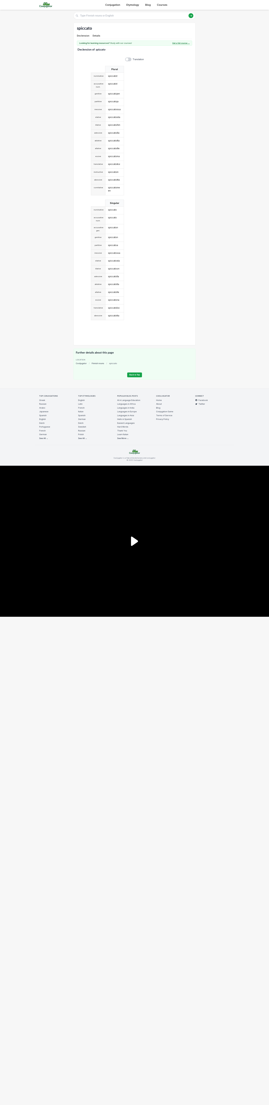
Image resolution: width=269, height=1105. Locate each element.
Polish (81, 434)
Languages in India (125, 408)
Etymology (132, 4)
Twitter (201, 404)
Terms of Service (164, 415)
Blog (148, 4)
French (42, 431)
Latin (80, 404)
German (43, 434)
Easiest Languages (126, 423)
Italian (80, 411)
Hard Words (122, 427)
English (42, 419)
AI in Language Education (128, 400)
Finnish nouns (98, 363)
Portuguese (44, 427)
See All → (43, 438)
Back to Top (134, 375)
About (159, 404)
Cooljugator (81, 363)
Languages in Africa (126, 404)
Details (96, 35)
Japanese (43, 411)
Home (159, 400)
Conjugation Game (164, 411)
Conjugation (112, 4)
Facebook (203, 400)
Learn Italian (122, 434)
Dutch (42, 423)
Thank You (122, 431)
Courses (162, 4)
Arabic (42, 408)
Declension (83, 35)
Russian (42, 404)
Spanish (43, 415)
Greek (42, 400)
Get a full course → (181, 43)
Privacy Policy (162, 419)
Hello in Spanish (124, 419)
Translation (138, 59)
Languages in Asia (125, 415)
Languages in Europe (127, 411)
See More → (123, 438)
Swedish (82, 427)
